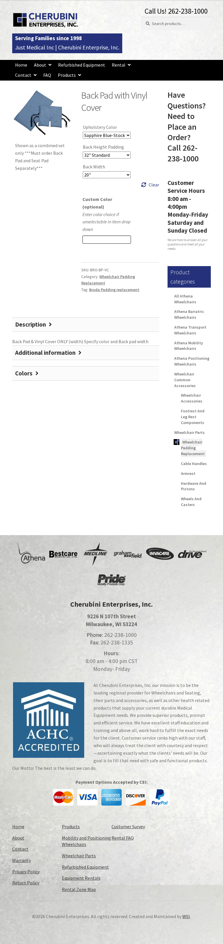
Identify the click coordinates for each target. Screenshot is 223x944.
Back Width (94, 167)
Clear (154, 185)
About (40, 65)
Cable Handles (194, 463)
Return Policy (25, 883)
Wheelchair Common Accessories (185, 379)
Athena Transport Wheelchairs (190, 330)
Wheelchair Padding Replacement (193, 447)
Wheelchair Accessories (191, 398)
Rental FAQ (123, 838)
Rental (118, 65)
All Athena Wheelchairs (185, 298)
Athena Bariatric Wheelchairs (189, 314)
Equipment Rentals (81, 878)
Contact (23, 75)
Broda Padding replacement (114, 289)
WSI (186, 916)
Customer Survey (128, 826)
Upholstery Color (100, 127)
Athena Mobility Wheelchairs (188, 345)
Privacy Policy (25, 871)
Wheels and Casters (191, 501)
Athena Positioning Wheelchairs (191, 361)
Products (67, 75)
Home (21, 65)
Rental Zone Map (79, 889)
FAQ (47, 75)
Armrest (188, 473)
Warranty (21, 860)
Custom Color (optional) (97, 203)
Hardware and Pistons (193, 486)
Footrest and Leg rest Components (192, 416)
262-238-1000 (120, 634)
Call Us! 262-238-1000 (176, 11)
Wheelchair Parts (189, 432)
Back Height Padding (103, 147)
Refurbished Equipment (81, 65)
